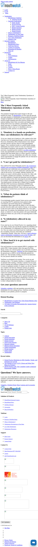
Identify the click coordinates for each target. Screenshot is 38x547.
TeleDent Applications (14, 21)
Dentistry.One (12, 39)
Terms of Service (9, 543)
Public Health (16, 23)
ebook (26, 236)
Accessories (7, 407)
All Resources (12, 59)
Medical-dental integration (12, 346)
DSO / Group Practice (18, 26)
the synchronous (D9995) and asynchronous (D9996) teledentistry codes (18, 166)
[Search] (28, 392)
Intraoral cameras (9, 344)
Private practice (8, 349)
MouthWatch (12, 42)
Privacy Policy (8, 540)
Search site (4, 392)
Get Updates (5, 522)
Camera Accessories (14, 47)
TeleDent (19, 251)
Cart (6, 11)
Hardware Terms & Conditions (13, 545)
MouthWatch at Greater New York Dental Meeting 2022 (20, 300)
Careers (10, 67)
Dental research (8, 341)
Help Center (7, 436)
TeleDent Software (9, 404)
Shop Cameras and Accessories (26, 385)
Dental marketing (9, 339)
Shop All (10, 51)
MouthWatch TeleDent (14, 18)
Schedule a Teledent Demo (8, 385)
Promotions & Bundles (14, 49)
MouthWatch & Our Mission (16, 62)
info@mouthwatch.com (10, 456)
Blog (9, 54)
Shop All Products (8, 409)
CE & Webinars (12, 56)
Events (10, 65)
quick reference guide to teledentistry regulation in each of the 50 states (18, 234)
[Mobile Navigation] (22, 7)
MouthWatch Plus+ (13, 44)
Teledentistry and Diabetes (12, 302)
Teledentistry (8, 352)
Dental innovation (9, 337)
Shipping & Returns (10, 542)
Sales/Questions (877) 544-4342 (12, 451)
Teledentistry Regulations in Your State (14, 424)
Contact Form (7, 448)
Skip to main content (7, 1)
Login (6, 10)
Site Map (7, 528)
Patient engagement (10, 347)
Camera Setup (7, 441)
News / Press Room (14, 69)
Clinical (6, 336)
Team (9, 64)
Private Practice (16, 24)
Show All (7, 321)
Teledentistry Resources (10, 429)
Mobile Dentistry (17, 28)
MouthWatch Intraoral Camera (12, 400)
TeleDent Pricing (17, 19)
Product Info (8, 328)
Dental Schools (16, 31)
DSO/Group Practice (10, 342)
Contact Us (11, 70)
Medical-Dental (16, 29)
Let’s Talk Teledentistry (15, 37)
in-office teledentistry (30, 150)
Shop (6, 13)
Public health (8, 350)
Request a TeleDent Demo (16, 36)
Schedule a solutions (7, 288)
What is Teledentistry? (14, 32)
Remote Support (8, 439)
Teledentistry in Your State (15, 34)
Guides (10, 57)
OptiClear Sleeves (13, 46)
